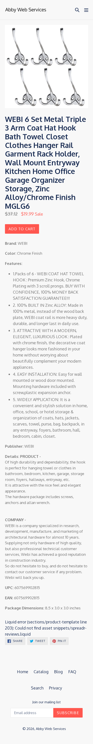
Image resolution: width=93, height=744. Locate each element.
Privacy (55, 687)
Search (37, 687)
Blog (58, 671)
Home (22, 671)
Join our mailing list (46, 702)
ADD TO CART (22, 229)
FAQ (72, 671)
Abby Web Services (51, 729)
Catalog (41, 671)
